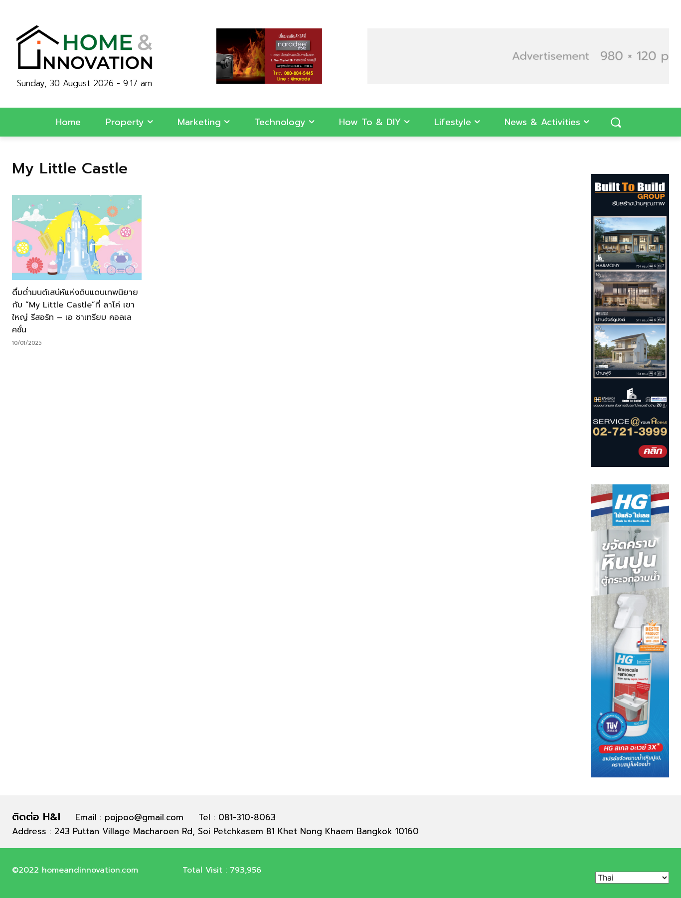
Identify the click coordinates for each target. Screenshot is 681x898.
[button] (615, 122)
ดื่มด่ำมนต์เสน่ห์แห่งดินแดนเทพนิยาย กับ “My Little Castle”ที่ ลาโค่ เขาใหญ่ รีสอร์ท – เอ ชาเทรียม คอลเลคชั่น (75, 311)
